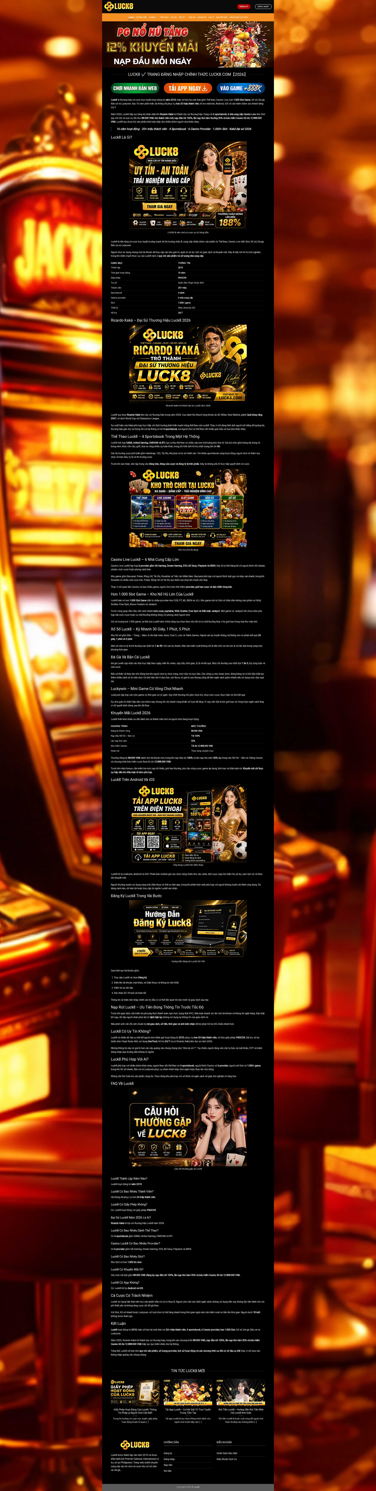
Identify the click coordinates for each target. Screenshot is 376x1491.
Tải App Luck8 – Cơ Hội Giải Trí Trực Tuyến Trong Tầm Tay (188, 1411)
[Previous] (110, 1404)
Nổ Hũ (182, 17)
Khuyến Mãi (222, 17)
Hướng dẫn (141, 17)
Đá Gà (174, 17)
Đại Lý (211, 17)
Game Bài (202, 17)
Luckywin (115, 694)
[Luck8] (119, 7)
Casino (152, 17)
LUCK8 (131, 17)
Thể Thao (164, 17)
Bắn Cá (192, 17)
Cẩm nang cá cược (238, 17)
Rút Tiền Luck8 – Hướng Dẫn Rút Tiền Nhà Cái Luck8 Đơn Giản (241, 1411)
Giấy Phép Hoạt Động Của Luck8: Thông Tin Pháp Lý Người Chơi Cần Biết (135, 1411)
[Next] (265, 1404)
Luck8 (114, 1455)
